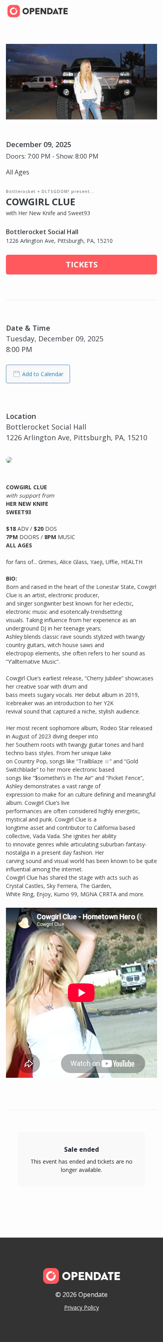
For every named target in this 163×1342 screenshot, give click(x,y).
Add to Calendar (42, 374)
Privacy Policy (81, 1307)
